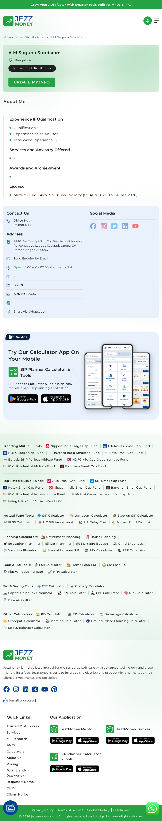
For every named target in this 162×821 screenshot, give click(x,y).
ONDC (12, 788)
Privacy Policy (43, 810)
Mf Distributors (31, 37)
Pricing (12, 764)
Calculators (15, 751)
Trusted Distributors (23, 726)
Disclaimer (121, 810)
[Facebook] (6, 689)
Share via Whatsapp (29, 311)
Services (13, 732)
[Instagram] (16, 689)
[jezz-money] (18, 20)
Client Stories (17, 794)
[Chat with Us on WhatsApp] (152, 808)
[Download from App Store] (87, 740)
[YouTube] (44, 689)
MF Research (17, 739)
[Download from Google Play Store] (61, 740)
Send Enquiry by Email (31, 258)
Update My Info (32, 82)
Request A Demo (20, 782)
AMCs (11, 745)
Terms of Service (70, 810)
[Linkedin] (25, 689)
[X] (35, 689)
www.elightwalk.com (127, 816)
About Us (14, 758)
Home (8, 37)
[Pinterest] (54, 689)
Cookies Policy (98, 810)
